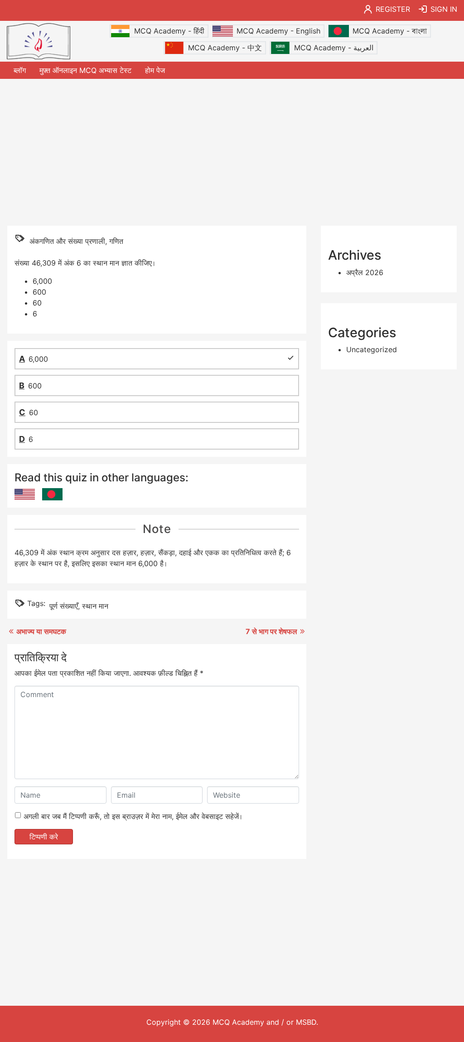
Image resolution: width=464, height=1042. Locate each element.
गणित (116, 241)
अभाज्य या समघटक (41, 631)
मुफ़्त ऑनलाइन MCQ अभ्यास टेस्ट (85, 70)
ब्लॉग (20, 70)
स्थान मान (95, 606)
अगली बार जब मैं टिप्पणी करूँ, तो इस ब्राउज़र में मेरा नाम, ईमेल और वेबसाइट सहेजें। (133, 816)
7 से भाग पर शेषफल (271, 631)
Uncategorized (371, 349)
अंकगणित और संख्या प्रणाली (67, 241)
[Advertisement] (232, 151)
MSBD (306, 1022)
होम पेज (155, 70)
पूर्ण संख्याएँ (63, 606)
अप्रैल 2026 (364, 272)
